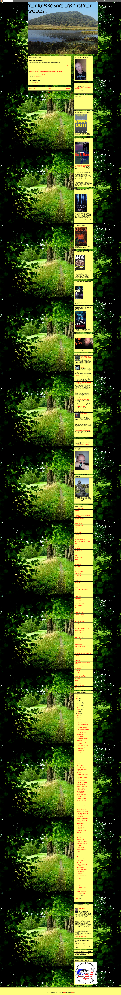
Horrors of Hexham (81, 891)
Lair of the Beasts (78, 605)
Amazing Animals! (81, 765)
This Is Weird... (80, 816)
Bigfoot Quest (78, 532)
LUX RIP (79, 845)
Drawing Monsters (81, 752)
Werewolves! (80, 772)
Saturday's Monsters (81, 722)
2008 (77, 898)
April (78, 717)
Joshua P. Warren (78, 591)
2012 (77, 694)
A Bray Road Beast (81, 784)
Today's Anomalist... (81, 835)
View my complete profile (80, 936)
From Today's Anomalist (82, 880)
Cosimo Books (78, 562)
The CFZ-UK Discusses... (82, 860)
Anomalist (77, 510)
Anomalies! (79, 873)
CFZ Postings (80, 803)
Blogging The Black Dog (82, 738)
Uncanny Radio (78, 683)
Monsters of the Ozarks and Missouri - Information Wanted (83, 383)
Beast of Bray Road (79, 520)
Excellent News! (80, 867)
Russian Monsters (81, 762)
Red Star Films (78, 651)
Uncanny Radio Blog (79, 685)
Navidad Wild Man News (82, 818)
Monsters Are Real (79, 612)
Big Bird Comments (81, 800)
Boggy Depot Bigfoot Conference (82, 536)
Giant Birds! (79, 832)
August (79, 709)
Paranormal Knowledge (80, 639)
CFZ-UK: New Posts (81, 887)
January (79, 895)
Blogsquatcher (78, 534)
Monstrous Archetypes (82, 869)
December (79, 702)
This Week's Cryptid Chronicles (81, 747)
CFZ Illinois (77, 548)
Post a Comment (34, 82)
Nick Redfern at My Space (80, 626)
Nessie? (79, 851)
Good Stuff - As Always (82, 727)
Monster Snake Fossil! (82, 875)
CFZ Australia (78, 543)
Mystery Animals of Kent (80, 619)
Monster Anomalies (81, 732)
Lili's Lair (76, 607)
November (79, 703)
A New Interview (80, 823)
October (79, 705)
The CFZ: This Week (81, 798)
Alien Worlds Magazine (80, 508)
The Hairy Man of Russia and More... (82, 775)
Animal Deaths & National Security (82, 430)
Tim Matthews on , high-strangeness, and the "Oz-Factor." (44, 74)
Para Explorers (78, 635)
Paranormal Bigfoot (79, 637)
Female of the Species (80, 578)
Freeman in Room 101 (82, 843)
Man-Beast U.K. (78, 610)
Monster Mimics (80, 807)
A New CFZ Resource (82, 786)
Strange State (78, 668)
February (79, 721)
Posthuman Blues (78, 644)
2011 (77, 696)
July (78, 711)
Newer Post (32, 88)
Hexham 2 (79, 854)
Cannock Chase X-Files (80, 539)
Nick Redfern (77, 623)
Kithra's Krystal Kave (79, 603)
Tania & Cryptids (80, 825)
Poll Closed (79, 889)
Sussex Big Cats (78, 672)
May (78, 715)
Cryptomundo (78, 564)
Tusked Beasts (80, 847)
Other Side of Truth (79, 632)
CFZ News (79, 740)
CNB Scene (77, 559)
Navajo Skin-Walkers (81, 830)
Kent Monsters (78, 598)
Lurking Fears (80, 853)
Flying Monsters (80, 871)
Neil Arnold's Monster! (79, 621)
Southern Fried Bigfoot (80, 665)
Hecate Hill (77, 587)
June (78, 713)
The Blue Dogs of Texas (80, 406)
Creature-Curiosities (81, 849)
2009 (77, 700)
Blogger (72, 992)
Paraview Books (78, 641)
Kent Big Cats (78, 596)
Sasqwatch (77, 657)
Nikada (64, 992)
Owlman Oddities (84, 413)
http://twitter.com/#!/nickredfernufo (82, 91)
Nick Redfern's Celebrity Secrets (82, 628)
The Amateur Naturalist (82, 841)
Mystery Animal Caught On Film (82, 399)
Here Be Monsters (81, 780)
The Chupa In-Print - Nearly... (81, 877)
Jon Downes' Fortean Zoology (81, 589)
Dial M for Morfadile (79, 571)
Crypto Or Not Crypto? (82, 837)
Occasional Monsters (79, 630)
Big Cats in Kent (78, 527)
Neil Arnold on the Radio (82, 745)
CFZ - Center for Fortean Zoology (82, 541)
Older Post (67, 88)
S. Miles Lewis (78, 655)
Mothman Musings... (81, 858)
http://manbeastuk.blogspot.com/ (82, 444)
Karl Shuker (77, 594)
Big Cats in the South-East (80, 530)
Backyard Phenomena (79, 518)
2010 (77, 698)
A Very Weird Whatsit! (82, 796)
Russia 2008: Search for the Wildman (83, 653)
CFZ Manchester (78, 550)
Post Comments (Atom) (52, 92)
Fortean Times (78, 580)
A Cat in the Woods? (81, 809)
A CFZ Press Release (82, 839)
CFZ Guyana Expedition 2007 (81, 546)
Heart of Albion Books (79, 584)
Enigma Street (78, 573)
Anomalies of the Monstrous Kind (81, 792)
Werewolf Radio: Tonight (82, 811)
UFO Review (77, 680)
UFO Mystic (77, 678)
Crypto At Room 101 (81, 757)
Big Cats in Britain (81, 893)
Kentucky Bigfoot (78, 600)
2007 (77, 900)
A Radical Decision (79, 375)
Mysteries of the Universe (80, 616)
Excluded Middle (78, 575)
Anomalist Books (78, 512)
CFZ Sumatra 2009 (79, 552)
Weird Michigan (78, 687)
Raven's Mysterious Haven (80, 648)
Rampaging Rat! (80, 750)
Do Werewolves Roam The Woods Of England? (85, 357)
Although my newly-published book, (82, 166)
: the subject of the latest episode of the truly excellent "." (46, 71)
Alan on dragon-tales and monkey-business (40, 68)
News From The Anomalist (80, 828)
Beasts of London (78, 523)
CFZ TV (76, 555)
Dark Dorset (77, 566)
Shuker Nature (78, 660)
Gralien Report (78, 582)
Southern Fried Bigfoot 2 (82, 794)
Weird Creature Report (80, 423)
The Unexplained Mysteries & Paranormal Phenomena (81, 675)
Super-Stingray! (80, 734)
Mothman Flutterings (79, 614)
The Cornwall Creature (82, 782)
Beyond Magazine (79, 525)
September (80, 707)
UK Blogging (80, 885)
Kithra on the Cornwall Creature (82, 770)
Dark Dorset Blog (78, 568)
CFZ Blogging (80, 763)
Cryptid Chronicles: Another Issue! (81, 789)
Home (49, 88)
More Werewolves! (81, 767)
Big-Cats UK (79, 862)
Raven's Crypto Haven (80, 646)
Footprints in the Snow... (82, 856)
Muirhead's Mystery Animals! (81, 743)
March (78, 719)
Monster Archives (81, 882)
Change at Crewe (78, 557)
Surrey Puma (77, 670)
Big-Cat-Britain (80, 736)
